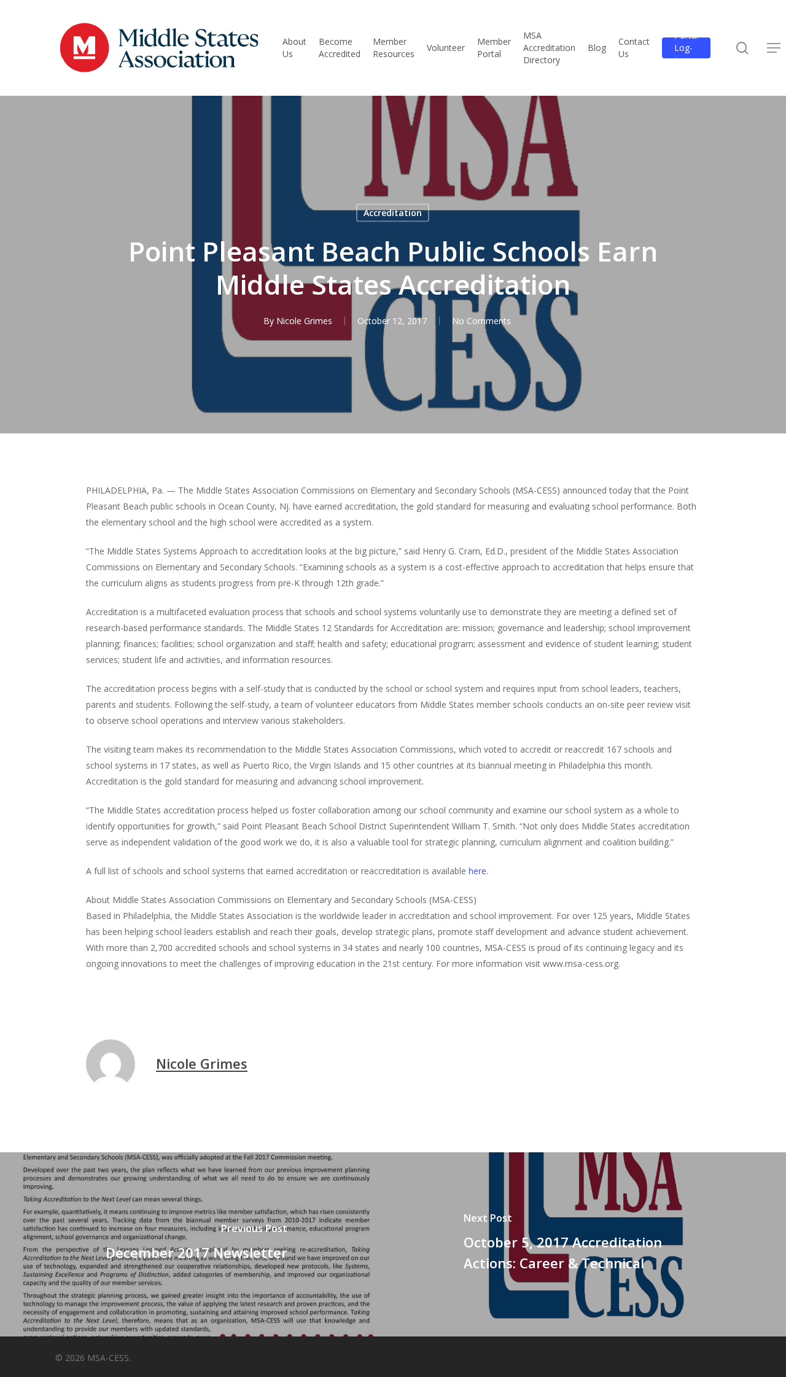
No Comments (481, 321)
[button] (773, 48)
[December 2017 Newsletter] (196, 1244)
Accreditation (393, 213)
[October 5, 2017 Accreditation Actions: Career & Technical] (589, 1244)
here (477, 871)
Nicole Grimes (304, 321)
